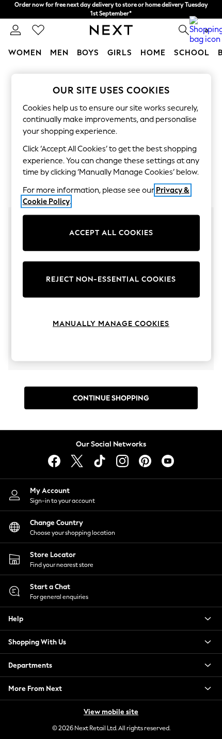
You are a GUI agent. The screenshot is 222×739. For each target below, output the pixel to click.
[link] (15, 30)
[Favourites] (38, 30)
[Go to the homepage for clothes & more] (111, 30)
